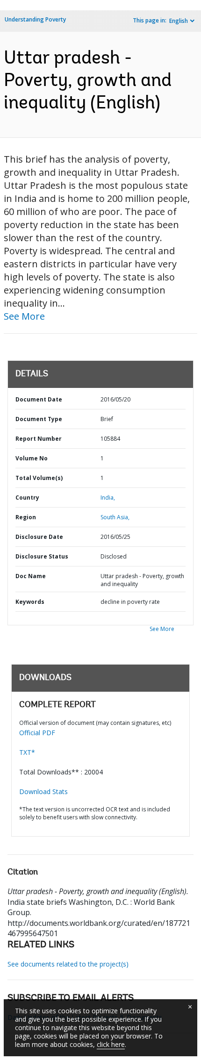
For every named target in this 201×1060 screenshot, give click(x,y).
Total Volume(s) (39, 478)
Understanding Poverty (35, 19)
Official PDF (37, 732)
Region (25, 517)
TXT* (27, 752)
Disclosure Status (41, 556)
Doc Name (30, 576)
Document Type (38, 419)
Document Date (38, 399)
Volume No (31, 458)
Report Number (38, 439)
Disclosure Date (39, 537)
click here (111, 1044)
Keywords (29, 602)
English (178, 21)
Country (27, 497)
